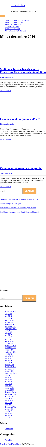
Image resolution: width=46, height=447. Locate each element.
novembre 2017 (10, 327)
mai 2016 (8, 360)
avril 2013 (8, 417)
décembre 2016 (10, 346)
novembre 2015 (10, 369)
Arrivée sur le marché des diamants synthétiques (18, 208)
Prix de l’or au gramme (17, 20)
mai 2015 (8, 382)
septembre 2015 (11, 373)
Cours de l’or (12, 27)
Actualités (8, 440)
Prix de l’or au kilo (15, 22)
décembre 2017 (10, 324)
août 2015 (8, 375)
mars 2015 (9, 386)
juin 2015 (8, 379)
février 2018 (9, 320)
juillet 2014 (9, 401)
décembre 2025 (10, 312)
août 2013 (8, 411)
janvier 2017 (9, 343)
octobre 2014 (10, 396)
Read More (5, 91)
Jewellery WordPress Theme (10, 444)
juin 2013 (8, 413)
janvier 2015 (9, 390)
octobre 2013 (10, 409)
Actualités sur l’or (15, 31)
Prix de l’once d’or (15, 24)
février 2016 (9, 365)
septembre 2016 (11, 352)
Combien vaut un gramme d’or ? (20, 118)
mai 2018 (8, 316)
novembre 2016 (10, 348)
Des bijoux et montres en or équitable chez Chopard (19, 212)
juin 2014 (8, 403)
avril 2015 (8, 384)
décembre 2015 (10, 367)
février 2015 (9, 388)
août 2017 (8, 331)
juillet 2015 (9, 377)
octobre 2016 (10, 350)
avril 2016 (8, 363)
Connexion (9, 429)
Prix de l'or (18, 5)
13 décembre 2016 (7, 77)
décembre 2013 (10, 407)
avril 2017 (8, 337)
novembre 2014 (10, 394)
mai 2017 (8, 335)
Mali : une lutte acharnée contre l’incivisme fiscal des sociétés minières (23, 71)
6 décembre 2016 (6, 173)
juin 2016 (8, 358)
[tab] (2, 16)
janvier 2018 (9, 322)
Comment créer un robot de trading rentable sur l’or (19, 199)
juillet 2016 (9, 356)
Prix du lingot (12, 29)
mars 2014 (9, 405)
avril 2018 (8, 318)
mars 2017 (9, 339)
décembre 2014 (10, 392)
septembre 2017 (11, 329)
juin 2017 (8, 333)
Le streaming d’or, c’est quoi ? (11, 204)
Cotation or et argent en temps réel (21, 168)
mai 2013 (8, 415)
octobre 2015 (10, 371)
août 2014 (8, 398)
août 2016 (8, 354)
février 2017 (9, 341)
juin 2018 (8, 314)
